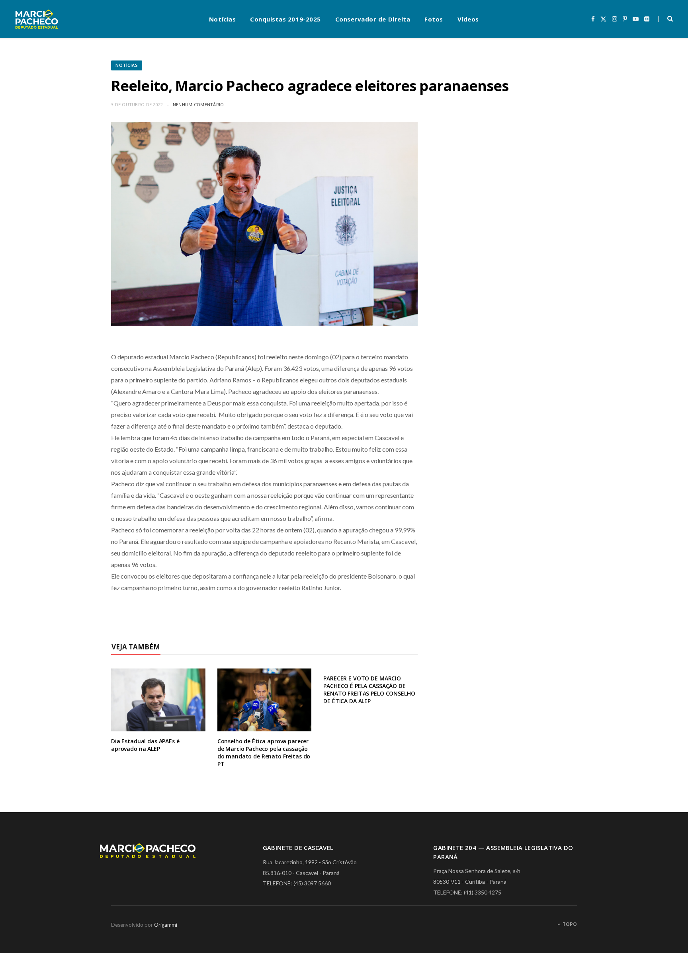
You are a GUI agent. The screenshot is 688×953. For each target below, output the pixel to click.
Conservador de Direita (372, 19)
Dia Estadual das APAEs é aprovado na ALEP (145, 744)
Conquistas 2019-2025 (285, 19)
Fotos (433, 19)
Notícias (222, 19)
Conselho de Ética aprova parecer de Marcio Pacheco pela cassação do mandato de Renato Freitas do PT (264, 752)
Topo (569, 924)
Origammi (165, 925)
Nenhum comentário (198, 104)
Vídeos (468, 19)
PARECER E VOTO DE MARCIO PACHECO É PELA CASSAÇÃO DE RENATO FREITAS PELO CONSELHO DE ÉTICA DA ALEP (369, 689)
